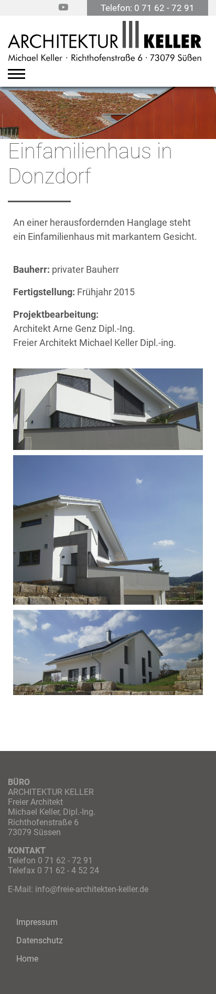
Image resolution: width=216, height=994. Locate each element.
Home (27, 959)
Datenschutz (39, 940)
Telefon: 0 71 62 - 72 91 (148, 8)
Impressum (37, 922)
